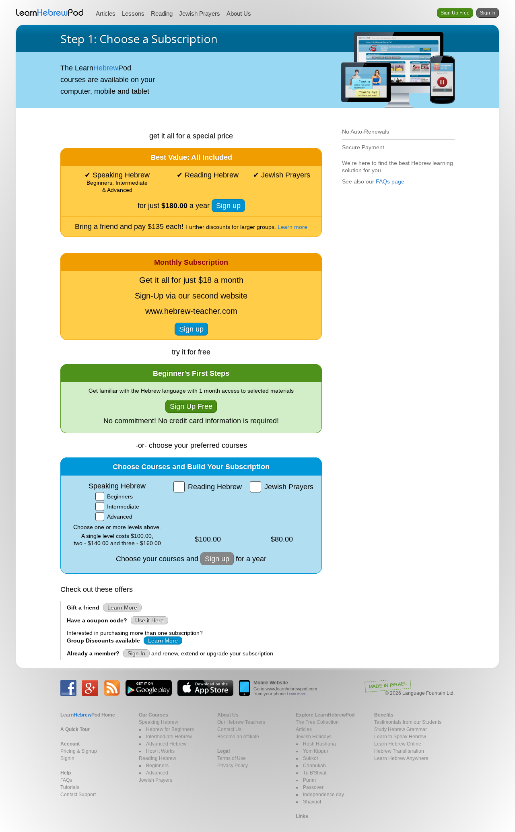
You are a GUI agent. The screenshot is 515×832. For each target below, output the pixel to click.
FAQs (66, 780)
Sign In (487, 13)
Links (302, 816)
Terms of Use (231, 758)
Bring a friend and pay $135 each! (191, 226)
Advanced (157, 773)
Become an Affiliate (238, 736)
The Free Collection (317, 722)
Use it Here (149, 620)
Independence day (323, 794)
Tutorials (69, 787)
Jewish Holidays (314, 736)
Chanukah (314, 765)
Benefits (383, 715)
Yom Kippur (315, 751)
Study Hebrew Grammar (400, 729)
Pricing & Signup (78, 751)
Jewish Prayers (199, 13)
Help (65, 773)
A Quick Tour (75, 729)
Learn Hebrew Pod (50, 12)
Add (99, 496)
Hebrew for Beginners (170, 729)
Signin (67, 758)
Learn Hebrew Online (397, 744)
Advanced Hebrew (166, 744)
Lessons (133, 13)
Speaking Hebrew (158, 722)
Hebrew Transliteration (399, 751)
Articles (105, 13)
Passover (313, 787)
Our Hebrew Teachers (241, 722)
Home (87, 715)
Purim (309, 780)
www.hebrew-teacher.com (191, 311)
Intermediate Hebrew (169, 736)
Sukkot (310, 758)
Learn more (296, 694)
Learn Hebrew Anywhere (401, 758)
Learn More (122, 607)
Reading (162, 13)
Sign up (228, 206)
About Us (239, 13)
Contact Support (78, 794)
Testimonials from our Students (407, 722)
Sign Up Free (455, 13)
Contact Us (229, 729)
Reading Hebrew (157, 758)
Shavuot (312, 802)
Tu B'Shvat (314, 773)
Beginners (157, 765)
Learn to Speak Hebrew (400, 736)
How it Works (160, 751)
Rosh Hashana (319, 744)
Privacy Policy (232, 765)
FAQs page (390, 181)
